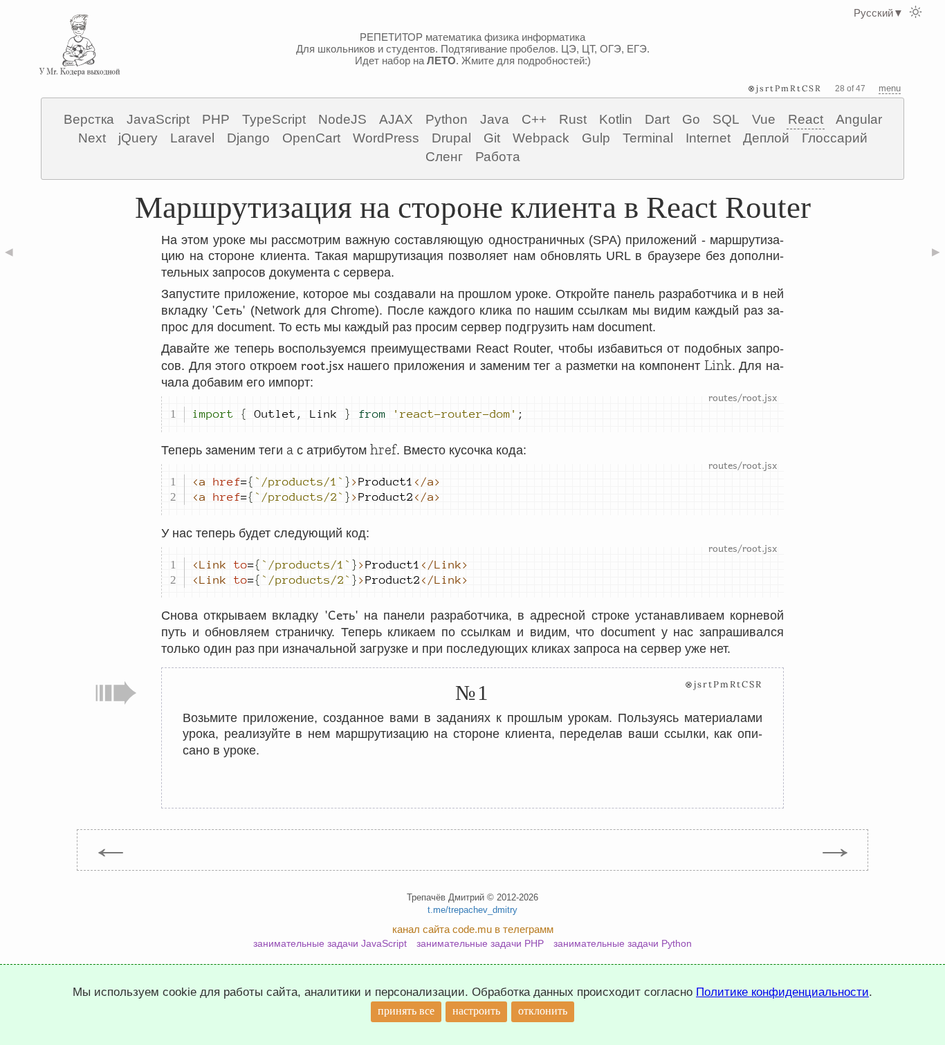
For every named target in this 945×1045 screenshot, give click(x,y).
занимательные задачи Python (622, 943)
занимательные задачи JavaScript (330, 943)
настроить (476, 1011)
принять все (406, 1011)
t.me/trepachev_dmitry (472, 910)
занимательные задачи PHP (480, 943)
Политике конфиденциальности (782, 992)
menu (890, 88)
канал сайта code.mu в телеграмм (472, 929)
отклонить (542, 1011)
